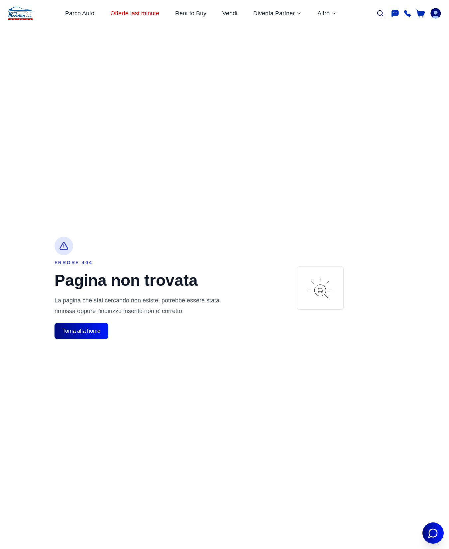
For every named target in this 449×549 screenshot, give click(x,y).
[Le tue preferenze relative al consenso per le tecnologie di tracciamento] (11, 537)
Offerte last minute (134, 13)
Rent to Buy (190, 13)
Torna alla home (81, 331)
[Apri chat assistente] (433, 533)
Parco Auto (79, 13)
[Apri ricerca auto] (380, 13)
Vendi (229, 13)
